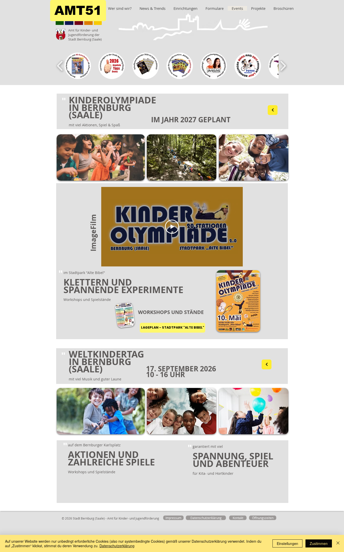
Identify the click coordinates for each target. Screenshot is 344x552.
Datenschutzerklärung (116, 545)
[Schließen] (338, 543)
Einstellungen (287, 543)
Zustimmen (319, 543)
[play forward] (283, 66)
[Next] (273, 110)
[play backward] (60, 66)
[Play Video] (172, 227)
